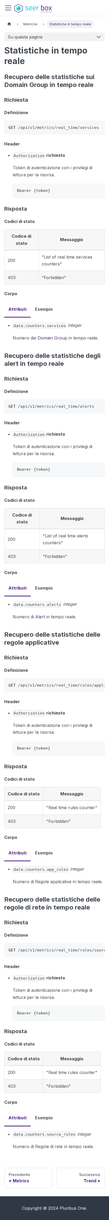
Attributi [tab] (17, 309)
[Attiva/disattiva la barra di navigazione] (8, 8)
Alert (40, 616)
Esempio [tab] (44, 309)
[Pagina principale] (9, 24)
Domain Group (52, 338)
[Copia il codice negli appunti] (98, 190)
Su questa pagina (25, 37)
